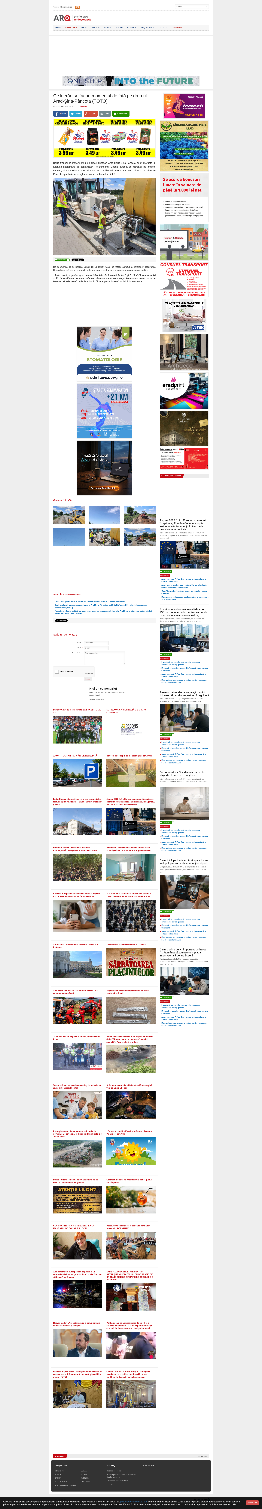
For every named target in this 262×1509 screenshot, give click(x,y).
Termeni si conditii (114, 1471)
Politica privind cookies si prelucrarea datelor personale (121, 1476)
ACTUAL (108, 28)
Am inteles (252, 1503)
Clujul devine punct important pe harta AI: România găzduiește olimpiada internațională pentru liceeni (183, 952)
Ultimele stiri (71, 28)
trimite (87, 679)
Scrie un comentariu (96, 699)
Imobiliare (178, 28)
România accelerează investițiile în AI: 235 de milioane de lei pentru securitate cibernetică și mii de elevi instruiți (183, 612)
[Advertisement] (131, 55)
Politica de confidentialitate (117, 1481)
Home (58, 28)
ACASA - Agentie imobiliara (65, 1485)
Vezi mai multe (202, 1456)
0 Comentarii (82, 107)
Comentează (62, 260)
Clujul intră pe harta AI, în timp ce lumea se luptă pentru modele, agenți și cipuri (184, 862)
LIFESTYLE (164, 28)
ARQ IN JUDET (147, 28)
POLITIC (96, 28)
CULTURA (131, 28)
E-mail (79, 648)
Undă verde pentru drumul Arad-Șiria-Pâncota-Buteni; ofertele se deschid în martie (90, 602)
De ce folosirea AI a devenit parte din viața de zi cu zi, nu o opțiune (182, 774)
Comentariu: (76, 653)
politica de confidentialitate (133, 1501)
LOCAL (84, 28)
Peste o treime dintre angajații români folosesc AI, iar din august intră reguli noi (184, 694)
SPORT (119, 28)
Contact (110, 1484)
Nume (79, 642)
